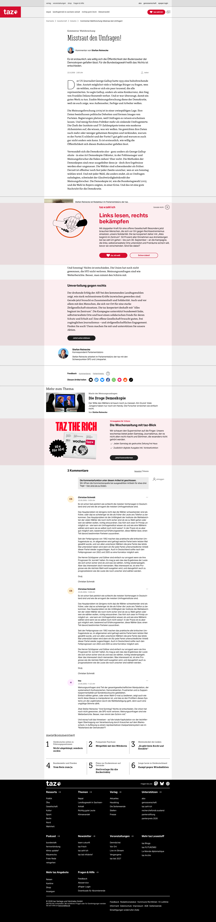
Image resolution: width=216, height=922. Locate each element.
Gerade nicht (158, 207)
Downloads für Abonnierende (91, 890)
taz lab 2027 (115, 858)
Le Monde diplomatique (153, 851)
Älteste (146, 471)
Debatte (73, 21)
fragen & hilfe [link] (79, 3)
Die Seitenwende (118, 806)
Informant (115, 906)
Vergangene (115, 854)
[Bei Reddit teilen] (125, 380)
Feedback (82, 878)
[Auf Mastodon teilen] (96, 380)
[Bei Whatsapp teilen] (114, 380)
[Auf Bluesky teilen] (102, 380)
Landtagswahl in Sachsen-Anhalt (90, 804)
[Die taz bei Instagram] (168, 785)
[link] (49, 12)
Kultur (49, 810)
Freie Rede (51, 858)
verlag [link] (48, 3)
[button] (168, 12)
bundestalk (51, 842)
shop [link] (70, 3)
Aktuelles (114, 798)
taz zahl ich (147, 806)
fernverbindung (53, 846)
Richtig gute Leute (86, 810)
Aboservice (83, 882)
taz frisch (82, 846)
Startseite (50, 21)
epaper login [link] (163, 3)
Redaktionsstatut (128, 902)
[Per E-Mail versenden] (91, 380)
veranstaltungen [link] (59, 3)
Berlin (49, 818)
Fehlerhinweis (98, 373)
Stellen (113, 810)
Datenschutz (126, 906)
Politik (49, 798)
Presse (113, 814)
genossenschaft (149, 802)
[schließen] (167, 207)
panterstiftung (148, 814)
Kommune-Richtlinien (148, 902)
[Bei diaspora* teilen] (120, 380)
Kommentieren (85, 373)
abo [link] (140, 3)
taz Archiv (146, 855)
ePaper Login (84, 886)
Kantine (49, 883)
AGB (146, 906)
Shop (48, 887)
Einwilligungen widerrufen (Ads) (124, 910)
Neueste (137, 471)
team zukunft (84, 842)
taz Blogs (146, 843)
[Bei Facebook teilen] (108, 380)
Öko (48, 802)
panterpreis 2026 (150, 818)
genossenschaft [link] (150, 3)
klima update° (52, 850)
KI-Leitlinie (163, 902)
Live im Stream (117, 850)
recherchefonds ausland (153, 810)
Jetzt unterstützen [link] (81, 338)
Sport (48, 814)
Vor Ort (113, 846)
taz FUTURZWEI (149, 847)
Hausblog (114, 802)
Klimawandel (84, 814)
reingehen (51, 862)
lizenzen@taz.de (64, 906)
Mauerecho (51, 854)
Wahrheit (50, 826)
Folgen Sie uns (146, 784)
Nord (48, 822)
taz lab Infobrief (85, 854)
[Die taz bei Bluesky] (162, 785)
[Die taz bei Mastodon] (156, 785)
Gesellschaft (62, 21)
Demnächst (115, 842)
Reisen (49, 879)
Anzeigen (50, 891)
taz (53, 783)
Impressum (138, 906)
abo (143, 798)
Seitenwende (155, 906)
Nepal (80, 798)
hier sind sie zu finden (96, 485)
